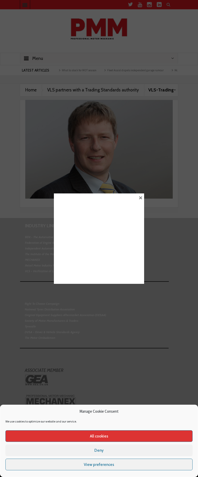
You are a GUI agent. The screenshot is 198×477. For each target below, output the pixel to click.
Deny (99, 450)
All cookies (99, 436)
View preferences (99, 464)
